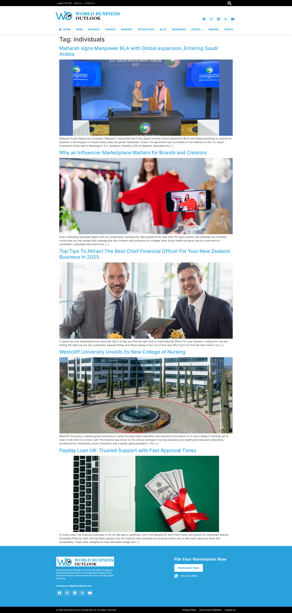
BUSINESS (94, 29)
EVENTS (195, 29)
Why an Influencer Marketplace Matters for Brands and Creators (133, 153)
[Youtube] (233, 19)
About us (78, 3)
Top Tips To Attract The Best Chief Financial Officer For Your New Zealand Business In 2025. (144, 254)
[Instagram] (211, 19)
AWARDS (214, 29)
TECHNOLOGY (146, 29)
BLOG (163, 29)
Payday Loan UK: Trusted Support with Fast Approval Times (127, 450)
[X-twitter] (225, 19)
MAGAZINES (179, 29)
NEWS (79, 29)
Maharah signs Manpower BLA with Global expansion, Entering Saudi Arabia (138, 51)
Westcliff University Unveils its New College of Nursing (122, 352)
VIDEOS (228, 29)
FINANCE (110, 29)
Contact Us (90, 3)
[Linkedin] (218, 19)
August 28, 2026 (64, 3)
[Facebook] (204, 19)
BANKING (126, 29)
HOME (67, 29)
